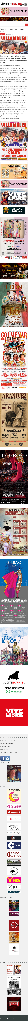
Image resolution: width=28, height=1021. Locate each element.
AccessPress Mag (17, 1018)
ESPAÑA (2, 34)
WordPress (7, 1018)
